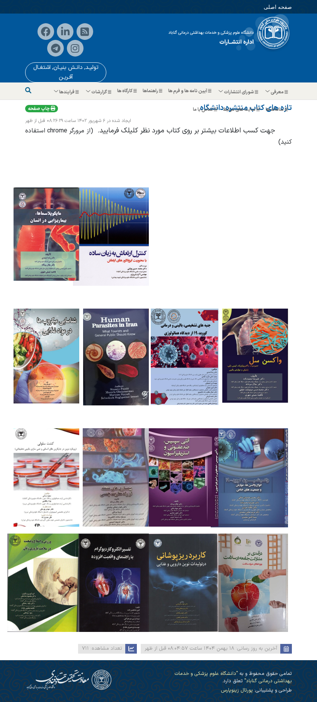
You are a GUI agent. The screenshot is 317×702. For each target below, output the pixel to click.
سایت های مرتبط (239, 109)
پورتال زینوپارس (237, 690)
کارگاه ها (125, 91)
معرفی (277, 92)
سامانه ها (275, 109)
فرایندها (66, 92)
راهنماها (151, 91)
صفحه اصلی (278, 6)
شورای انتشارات (239, 92)
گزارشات (99, 92)
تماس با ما (203, 109)
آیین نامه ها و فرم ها (188, 91)
